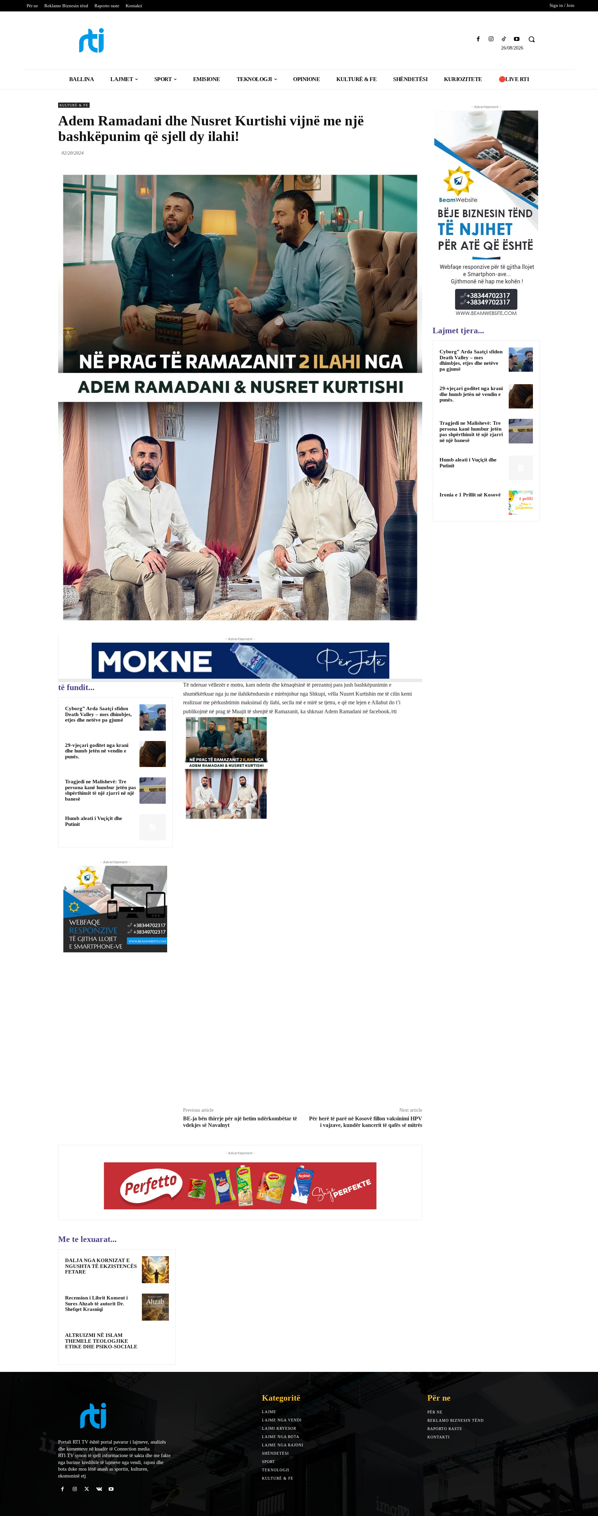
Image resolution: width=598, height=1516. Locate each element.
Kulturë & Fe (74, 105)
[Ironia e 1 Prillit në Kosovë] (521, 503)
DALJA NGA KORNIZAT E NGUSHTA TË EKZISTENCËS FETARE (101, 1266)
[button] (531, 39)
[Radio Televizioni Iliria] (117, 40)
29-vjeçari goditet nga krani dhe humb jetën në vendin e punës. (96, 750)
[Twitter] (383, 153)
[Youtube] (517, 39)
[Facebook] (478, 39)
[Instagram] (491, 39)
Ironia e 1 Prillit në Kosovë (470, 494)
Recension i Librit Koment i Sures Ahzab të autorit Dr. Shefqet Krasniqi (96, 1303)
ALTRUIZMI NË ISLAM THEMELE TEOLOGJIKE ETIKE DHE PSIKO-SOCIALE (101, 1340)
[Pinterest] (399, 153)
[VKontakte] (99, 1489)
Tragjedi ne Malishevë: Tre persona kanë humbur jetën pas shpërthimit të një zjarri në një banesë (100, 790)
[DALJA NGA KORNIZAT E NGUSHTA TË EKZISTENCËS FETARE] (155, 1269)
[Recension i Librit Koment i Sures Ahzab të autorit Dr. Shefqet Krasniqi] (155, 1307)
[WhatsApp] (415, 153)
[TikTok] (504, 39)
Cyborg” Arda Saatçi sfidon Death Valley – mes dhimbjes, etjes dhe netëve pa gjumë (98, 714)
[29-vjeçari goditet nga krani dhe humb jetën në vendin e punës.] (152, 754)
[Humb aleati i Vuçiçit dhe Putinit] (152, 827)
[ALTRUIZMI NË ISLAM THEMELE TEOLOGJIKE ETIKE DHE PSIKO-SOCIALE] (155, 1344)
